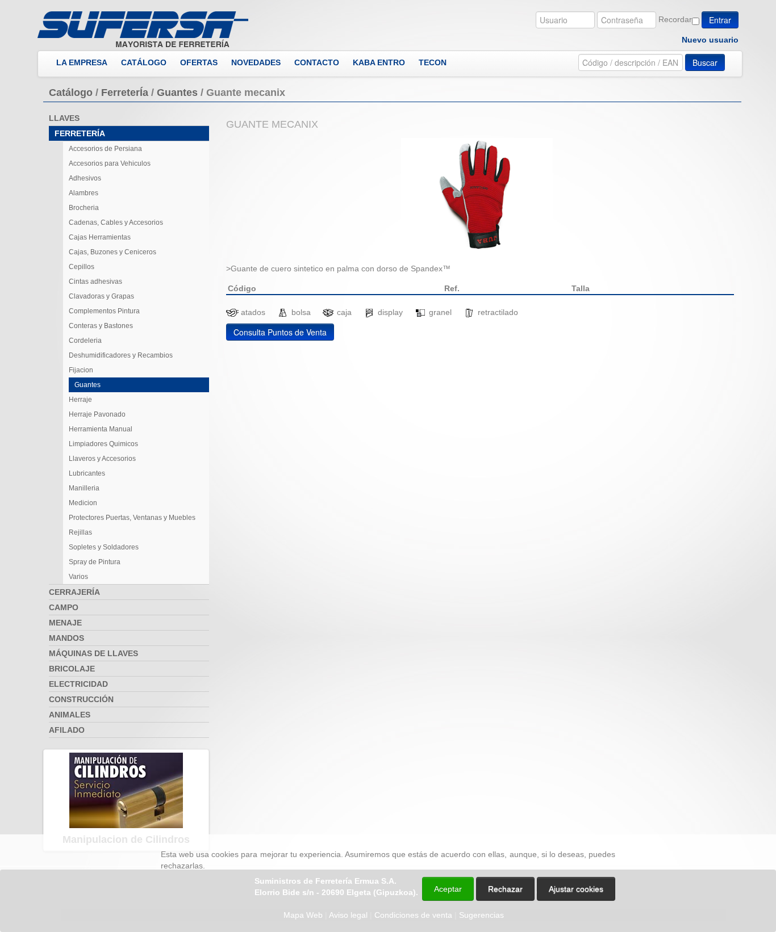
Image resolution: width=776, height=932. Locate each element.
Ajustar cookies (641, 824)
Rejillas (80, 532)
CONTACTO (316, 62)
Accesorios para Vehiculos (110, 163)
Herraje (80, 400)
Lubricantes (87, 473)
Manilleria (84, 488)
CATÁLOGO (143, 62)
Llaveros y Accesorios (102, 459)
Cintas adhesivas (95, 282)
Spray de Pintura (94, 562)
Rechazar (505, 888)
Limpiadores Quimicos (103, 444)
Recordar (675, 19)
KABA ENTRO (379, 62)
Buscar (704, 62)
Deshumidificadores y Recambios (121, 355)
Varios (78, 577)
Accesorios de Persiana (105, 149)
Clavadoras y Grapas (101, 296)
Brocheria (84, 208)
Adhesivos (85, 178)
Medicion (83, 503)
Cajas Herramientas (100, 237)
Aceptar (448, 888)
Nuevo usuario (710, 39)
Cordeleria (85, 341)
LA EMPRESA (81, 62)
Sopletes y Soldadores (104, 547)
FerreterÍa (124, 92)
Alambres (83, 193)
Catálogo (71, 92)
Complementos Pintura (104, 311)
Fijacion (81, 370)
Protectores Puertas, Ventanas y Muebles (132, 518)
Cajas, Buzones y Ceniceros (112, 252)
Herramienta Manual (100, 429)
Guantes (177, 92)
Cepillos (81, 267)
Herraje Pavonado (97, 414)
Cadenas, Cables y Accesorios (116, 222)
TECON (433, 62)
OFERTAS (199, 62)
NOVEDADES (256, 62)
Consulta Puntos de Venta (280, 332)
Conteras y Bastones (101, 326)
